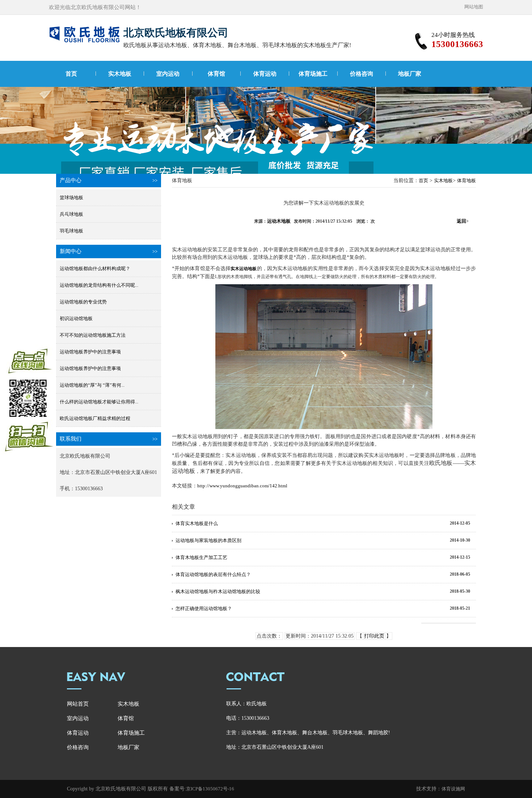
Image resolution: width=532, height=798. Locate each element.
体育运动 (264, 74)
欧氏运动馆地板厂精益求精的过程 (95, 418)
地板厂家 (409, 74)
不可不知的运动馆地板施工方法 (93, 335)
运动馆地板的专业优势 (83, 301)
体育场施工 (313, 74)
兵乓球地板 (71, 214)
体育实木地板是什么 (197, 523)
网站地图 (473, 6)
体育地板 (466, 180)
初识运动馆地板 (76, 318)
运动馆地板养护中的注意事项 (90, 351)
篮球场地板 (71, 197)
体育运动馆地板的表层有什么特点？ (213, 574)
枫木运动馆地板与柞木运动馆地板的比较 (218, 591)
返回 (463, 221)
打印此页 (374, 636)
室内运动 (168, 74)
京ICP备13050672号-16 (210, 788)
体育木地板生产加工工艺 (201, 557)
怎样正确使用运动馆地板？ (204, 608)
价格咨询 (361, 74)
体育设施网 (453, 788)
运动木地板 (279, 221)
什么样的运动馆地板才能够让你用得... (99, 401)
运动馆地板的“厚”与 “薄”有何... (92, 385)
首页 (71, 74)
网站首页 (78, 704)
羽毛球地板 (71, 231)
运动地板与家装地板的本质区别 (208, 540)
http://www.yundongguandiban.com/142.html (242, 485)
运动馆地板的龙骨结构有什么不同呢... (99, 285)
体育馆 (216, 74)
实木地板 (119, 74)
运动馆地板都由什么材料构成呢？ (95, 268)
